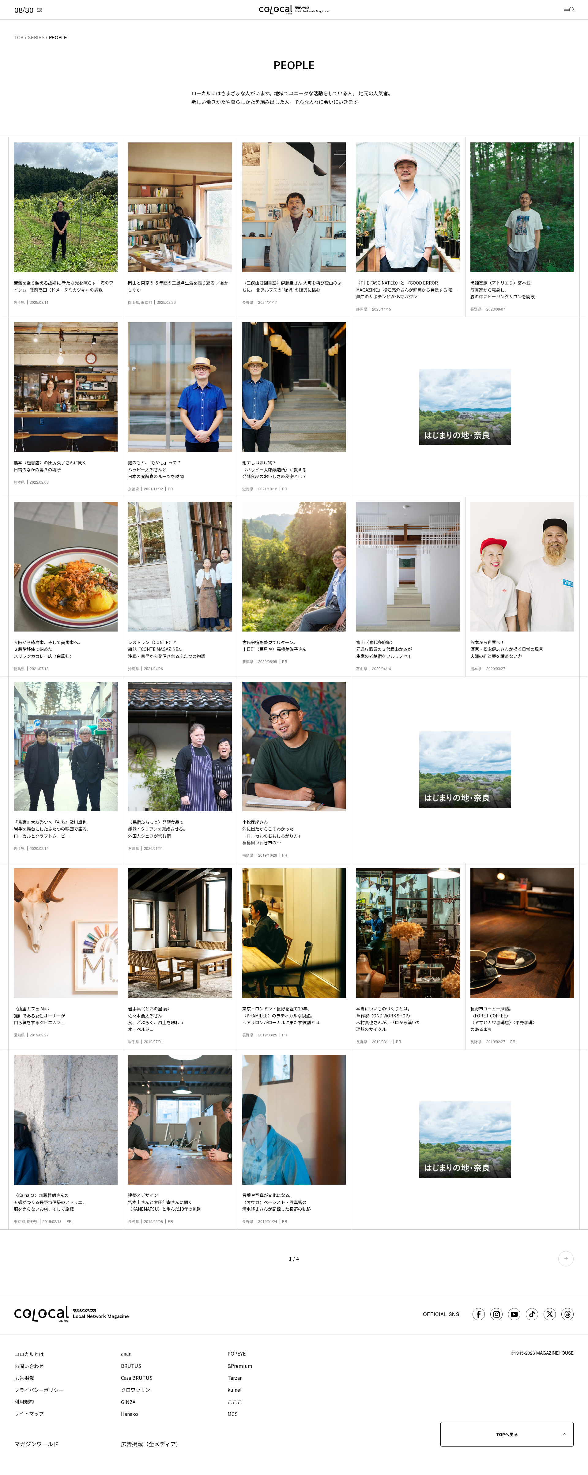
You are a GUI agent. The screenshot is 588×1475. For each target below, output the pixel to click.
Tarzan (235, 1377)
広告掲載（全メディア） (151, 1444)
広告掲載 (24, 1378)
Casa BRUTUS (137, 1377)
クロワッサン (135, 1389)
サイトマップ (29, 1413)
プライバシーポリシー (38, 1390)
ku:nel (235, 1389)
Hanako (129, 1413)
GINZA (128, 1401)
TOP (19, 37)
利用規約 (24, 1401)
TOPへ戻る (507, 1434)
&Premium (240, 1365)
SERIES (36, 37)
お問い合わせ (29, 1366)
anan (126, 1353)
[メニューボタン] (569, 10)
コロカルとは (29, 1354)
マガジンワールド (36, 1444)
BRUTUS (131, 1365)
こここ (235, 1401)
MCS (233, 1413)
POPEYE (237, 1353)
